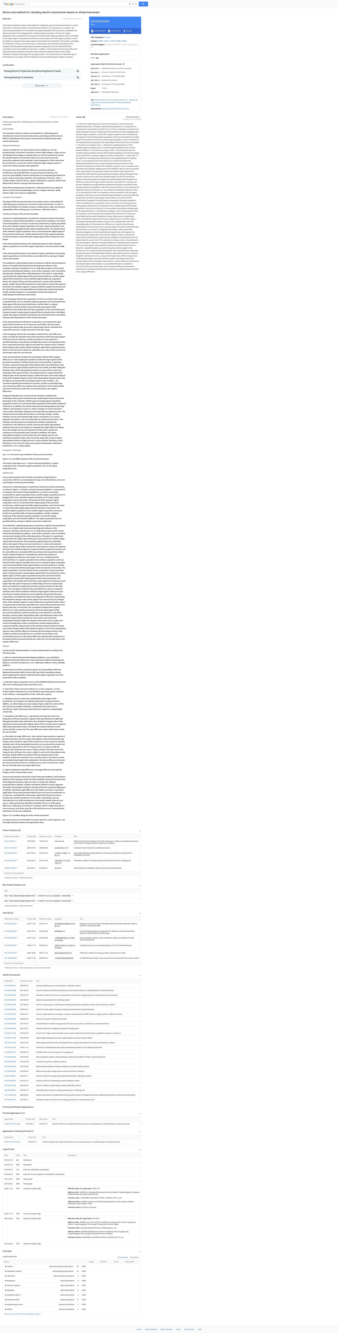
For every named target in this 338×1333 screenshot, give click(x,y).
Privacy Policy (189, 1329)
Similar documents (108, 102)
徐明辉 (118, 41)
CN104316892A (10, 1062)
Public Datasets (166, 1329)
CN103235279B (10, 1085)
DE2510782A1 (9, 841)
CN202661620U (10, 861)
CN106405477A (10, 1100)
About (139, 1329)
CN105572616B (10, 1014)
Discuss (126, 109)
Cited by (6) (133, 100)
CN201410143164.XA (12, 1124)
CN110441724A (10, 1047)
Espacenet (106, 109)
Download (124, 1257)
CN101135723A (10, 848)
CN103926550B (10, 990)
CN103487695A (10, 1028)
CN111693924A (10, 1095)
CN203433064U (10, 1090)
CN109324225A (10, 945)
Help (199, 1329)
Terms (178, 1329)
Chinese (107, 37)
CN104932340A (10, 1066)
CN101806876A (10, 1000)
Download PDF (100, 31)
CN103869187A (10, 1052)
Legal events (95, 102)
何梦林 (100, 41)
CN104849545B (10, 1009)
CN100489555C (10, 986)
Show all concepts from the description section (22, 1314)
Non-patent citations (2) (119, 100)
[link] (8, 1266)
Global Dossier (116, 109)
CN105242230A (10, 924)
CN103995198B (10, 1005)
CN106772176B (10, 1033)
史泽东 (106, 41)
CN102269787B (10, 995)
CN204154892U (10, 1076)
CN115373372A (10, 953)
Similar (129, 31)
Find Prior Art (116, 31)
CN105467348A (10, 938)
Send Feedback (151, 1329)
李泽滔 (112, 41)
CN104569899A (10, 1071)
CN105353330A (10, 931)
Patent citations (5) (102, 100)
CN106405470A (10, 1024)
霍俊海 (124, 41)
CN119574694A (10, 958)
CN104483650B (10, 1019)
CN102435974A (10, 853)
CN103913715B (10, 1038)
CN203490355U (10, 1081)
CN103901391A (10, 1043)
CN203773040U (10, 868)
